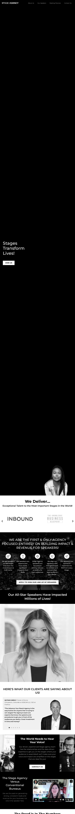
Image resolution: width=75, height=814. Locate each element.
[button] (2, 521)
